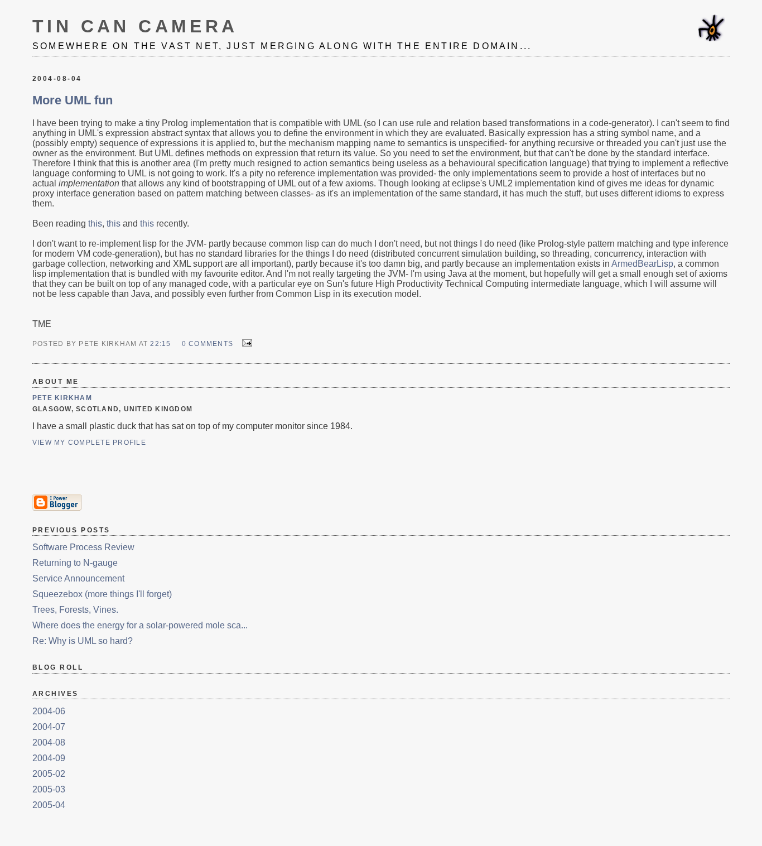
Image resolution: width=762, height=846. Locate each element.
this (95, 223)
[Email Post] (244, 343)
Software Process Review (83, 547)
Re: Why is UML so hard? (82, 641)
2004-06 (48, 711)
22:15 (160, 344)
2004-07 (48, 727)
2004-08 (48, 742)
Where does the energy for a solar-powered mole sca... (140, 625)
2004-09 (48, 758)
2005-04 (48, 805)
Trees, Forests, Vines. (75, 609)
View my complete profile (89, 442)
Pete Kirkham (62, 398)
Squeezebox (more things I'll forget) (102, 594)
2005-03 (48, 789)
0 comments (207, 344)
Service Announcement (78, 578)
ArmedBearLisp (642, 263)
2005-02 (48, 773)
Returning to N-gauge (75, 563)
